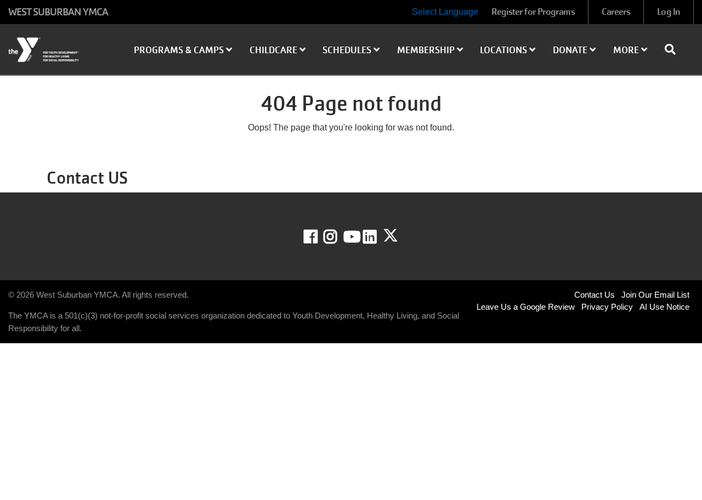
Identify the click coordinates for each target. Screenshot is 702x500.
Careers (616, 11)
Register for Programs (533, 11)
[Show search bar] (674, 49)
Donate (571, 50)
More (627, 50)
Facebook (318, 237)
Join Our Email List (655, 294)
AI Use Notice (664, 306)
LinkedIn (377, 237)
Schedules (347, 50)
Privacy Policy (607, 306)
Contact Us (594, 294)
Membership (427, 50)
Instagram (338, 237)
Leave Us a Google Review (526, 306)
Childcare (274, 50)
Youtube (351, 237)
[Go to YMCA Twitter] (390, 236)
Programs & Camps (180, 50)
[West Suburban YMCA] (58, 50)
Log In (668, 11)
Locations (504, 50)
